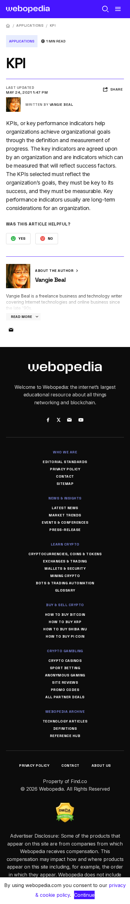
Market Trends (65, 515)
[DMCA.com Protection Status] (65, 806)
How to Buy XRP (65, 621)
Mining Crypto (65, 575)
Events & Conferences (65, 522)
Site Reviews (65, 682)
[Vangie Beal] (13, 99)
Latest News (65, 507)
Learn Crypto (65, 544)
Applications (30, 25)
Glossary (65, 590)
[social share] (48, 420)
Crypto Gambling (65, 651)
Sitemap (65, 483)
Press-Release (65, 529)
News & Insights (65, 498)
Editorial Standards (65, 461)
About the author (55, 270)
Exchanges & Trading (65, 561)
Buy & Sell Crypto (65, 604)
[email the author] (11, 330)
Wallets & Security (65, 568)
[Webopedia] (28, 9)
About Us (101, 765)
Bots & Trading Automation (65, 583)
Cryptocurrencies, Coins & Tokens (65, 554)
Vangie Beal (61, 104)
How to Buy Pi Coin (65, 636)
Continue (84, 895)
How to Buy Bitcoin (65, 614)
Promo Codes (65, 689)
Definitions (65, 728)
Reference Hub (65, 735)
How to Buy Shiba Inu (65, 629)
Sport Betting (65, 667)
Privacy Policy (65, 469)
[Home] (8, 26)
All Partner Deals (65, 697)
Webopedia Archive (65, 711)
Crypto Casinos (65, 660)
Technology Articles (65, 721)
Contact (65, 476)
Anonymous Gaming (65, 675)
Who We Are (65, 452)
